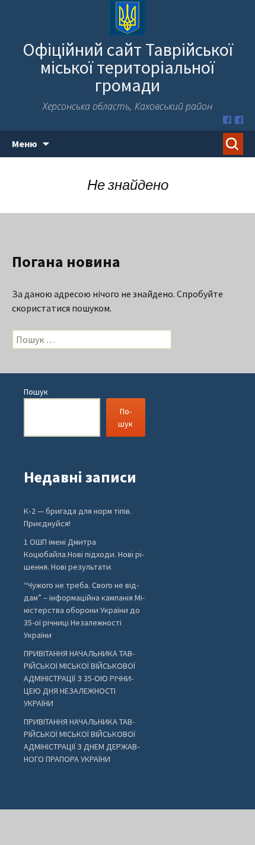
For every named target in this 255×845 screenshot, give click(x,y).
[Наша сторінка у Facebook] (227, 120)
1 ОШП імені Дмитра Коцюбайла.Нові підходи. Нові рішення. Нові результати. (84, 554)
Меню (24, 144)
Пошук (36, 391)
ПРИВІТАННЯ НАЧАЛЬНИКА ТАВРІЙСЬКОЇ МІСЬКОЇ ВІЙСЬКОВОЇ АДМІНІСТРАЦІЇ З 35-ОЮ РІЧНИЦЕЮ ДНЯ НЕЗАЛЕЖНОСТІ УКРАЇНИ (79, 678)
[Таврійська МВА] (239, 120)
